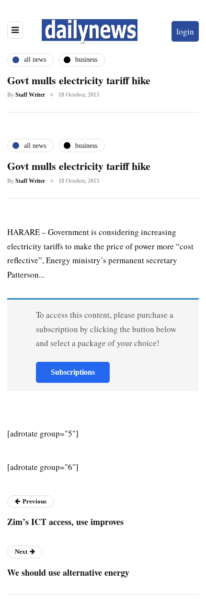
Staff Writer (30, 94)
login (185, 31)
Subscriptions (73, 372)
